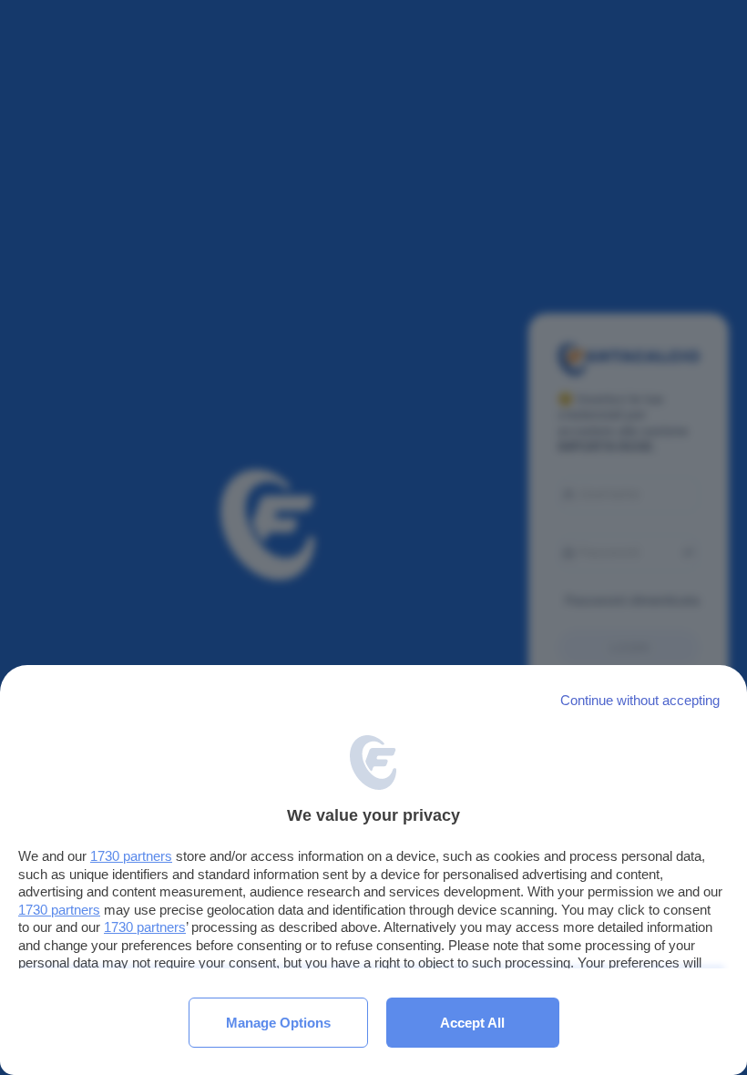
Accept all (472, 1022)
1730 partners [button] (131, 856)
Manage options (278, 1022)
